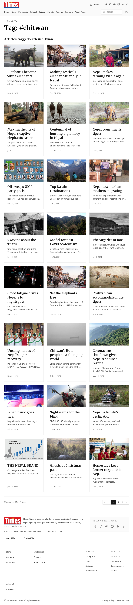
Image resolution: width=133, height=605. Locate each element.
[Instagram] (119, 4)
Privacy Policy (107, 600)
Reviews (59, 12)
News (13, 12)
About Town (80, 12)
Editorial (33, 12)
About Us (10, 538)
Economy (69, 12)
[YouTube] (114, 4)
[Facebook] (106, 4)
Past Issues (116, 561)
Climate (50, 12)
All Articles (115, 556)
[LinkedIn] (123, 4)
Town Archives (117, 566)
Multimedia (23, 12)
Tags (88, 561)
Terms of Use (123, 600)
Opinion (42, 12)
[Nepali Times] (12, 520)
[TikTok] (127, 4)
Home (6, 12)
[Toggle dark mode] (126, 12)
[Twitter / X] (110, 4)
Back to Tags (13, 21)
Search (114, 570)
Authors (89, 566)
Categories (90, 556)
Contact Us (29, 538)
